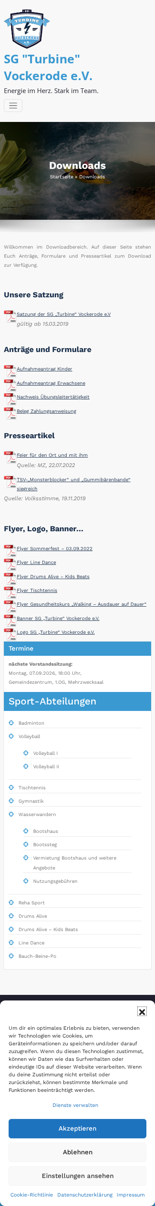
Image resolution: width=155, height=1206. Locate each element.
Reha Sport (32, 903)
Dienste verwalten (75, 1105)
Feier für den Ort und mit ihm (52, 455)
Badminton (31, 723)
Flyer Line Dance (36, 562)
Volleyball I (45, 753)
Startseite (61, 177)
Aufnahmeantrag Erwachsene (51, 383)
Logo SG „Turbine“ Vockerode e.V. (56, 632)
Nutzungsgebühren (55, 881)
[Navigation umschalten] (13, 105)
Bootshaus (45, 831)
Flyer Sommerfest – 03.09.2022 (55, 549)
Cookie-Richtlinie (31, 1195)
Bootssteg (45, 845)
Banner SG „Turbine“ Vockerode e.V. (58, 618)
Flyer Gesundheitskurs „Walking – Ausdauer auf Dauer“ (81, 604)
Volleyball (29, 736)
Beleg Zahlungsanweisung (46, 411)
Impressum (131, 1195)
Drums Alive (33, 916)
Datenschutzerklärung (84, 1195)
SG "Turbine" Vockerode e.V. (48, 67)
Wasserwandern (37, 814)
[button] (142, 1011)
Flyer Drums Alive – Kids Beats (53, 577)
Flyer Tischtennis (37, 590)
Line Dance (31, 943)
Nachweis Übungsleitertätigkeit (53, 397)
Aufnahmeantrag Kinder (44, 369)
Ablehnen (78, 1152)
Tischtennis (32, 788)
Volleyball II (46, 767)
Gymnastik (31, 801)
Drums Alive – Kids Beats (48, 929)
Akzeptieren (77, 1128)
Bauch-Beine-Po (37, 956)
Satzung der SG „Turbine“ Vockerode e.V (64, 314)
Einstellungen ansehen (78, 1176)
